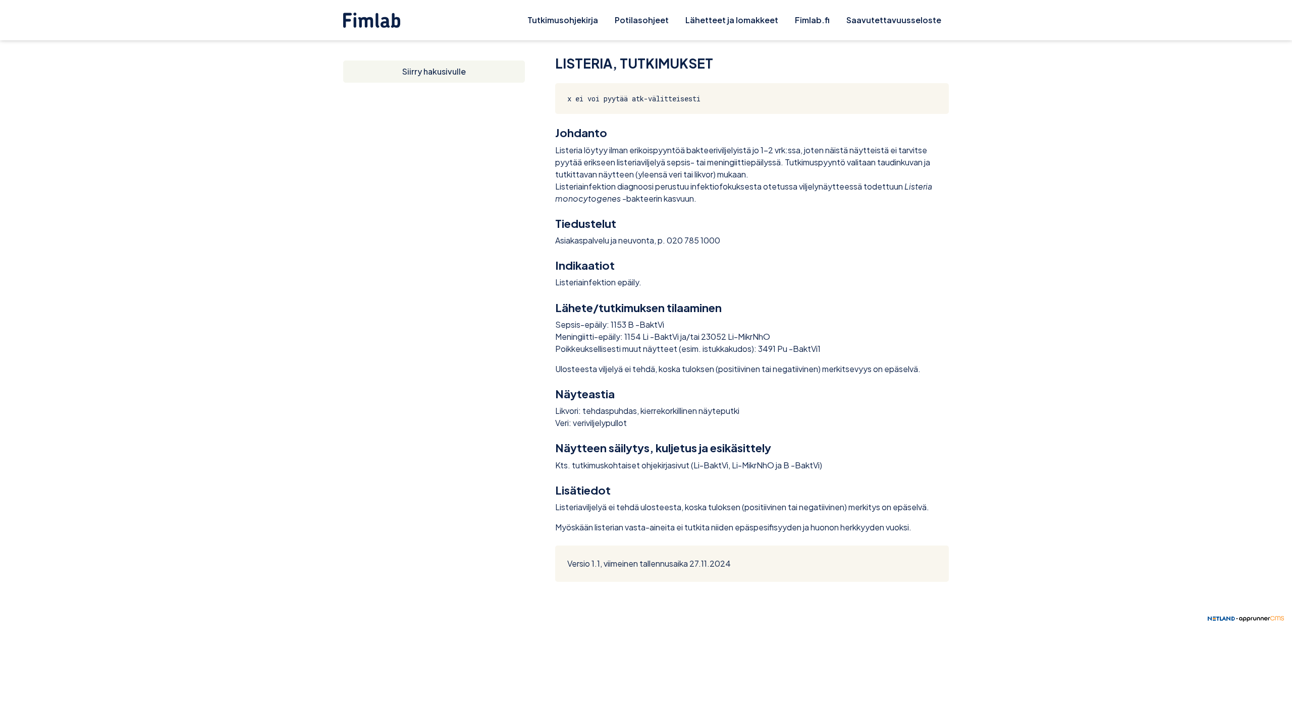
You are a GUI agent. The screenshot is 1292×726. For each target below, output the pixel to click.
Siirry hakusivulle (434, 71)
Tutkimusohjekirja (562, 20)
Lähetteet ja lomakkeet (731, 20)
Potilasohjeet (642, 20)
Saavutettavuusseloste (893, 20)
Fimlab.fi (812, 20)
